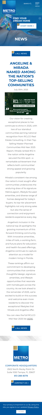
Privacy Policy (33, 407)
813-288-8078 (21, 376)
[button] (40, 17)
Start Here (26, 26)
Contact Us (21, 383)
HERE (30, 319)
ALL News (21, 53)
